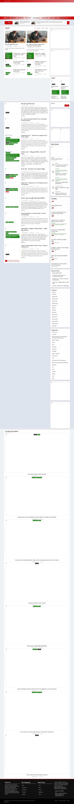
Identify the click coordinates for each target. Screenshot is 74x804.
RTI (52, 367)
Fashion (7, 41)
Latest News (15, 142)
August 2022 (54, 325)
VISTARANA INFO (9, 46)
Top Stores (30, 74)
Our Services (21, 17)
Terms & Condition (62, 800)
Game (11, 142)
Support (56, 800)
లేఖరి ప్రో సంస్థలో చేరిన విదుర (25, 21)
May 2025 (54, 307)
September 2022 (55, 323)
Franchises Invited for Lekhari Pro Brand (37, 603)
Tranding (17, 160)
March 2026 (54, 294)
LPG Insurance (8, 160)
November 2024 (55, 321)
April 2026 (54, 292)
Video (53, 378)
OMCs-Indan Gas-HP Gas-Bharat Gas (59, 360)
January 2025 (54, 316)
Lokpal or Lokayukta (10, 159)
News (56, 17)
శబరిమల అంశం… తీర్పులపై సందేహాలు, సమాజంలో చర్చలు (64, 97)
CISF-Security (54, 332)
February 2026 (54, 296)
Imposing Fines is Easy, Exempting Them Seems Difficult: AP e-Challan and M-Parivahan (37, 517)
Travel (12, 177)
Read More (23, 115)
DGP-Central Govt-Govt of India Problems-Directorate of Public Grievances (8, 55)
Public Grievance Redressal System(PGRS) (11, 237)
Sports (53, 369)
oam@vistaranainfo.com (62, 793)
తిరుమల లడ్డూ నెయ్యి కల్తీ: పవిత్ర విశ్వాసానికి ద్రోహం (33, 198)
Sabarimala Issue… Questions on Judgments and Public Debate (19, 55)
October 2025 (54, 301)
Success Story (44, 17)
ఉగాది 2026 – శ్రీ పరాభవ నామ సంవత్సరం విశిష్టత (33, 169)
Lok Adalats (14, 157)
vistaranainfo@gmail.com (59, 794)
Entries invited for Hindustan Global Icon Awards (37, 774)
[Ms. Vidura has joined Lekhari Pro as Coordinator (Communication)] (33, 23)
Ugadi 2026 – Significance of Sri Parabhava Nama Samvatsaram (40, 63)
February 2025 (54, 314)
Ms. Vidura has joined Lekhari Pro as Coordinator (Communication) (49, 21)
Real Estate (8, 176)
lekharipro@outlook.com (59, 795)
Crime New (8, 72)
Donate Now (28, 17)
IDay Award (54, 346)
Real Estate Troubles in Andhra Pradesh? (37, 474)
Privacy (68, 800)
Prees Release (36, 17)
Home (8, 17)
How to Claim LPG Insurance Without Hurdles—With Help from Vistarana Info (37, 731)
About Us (14, 17)
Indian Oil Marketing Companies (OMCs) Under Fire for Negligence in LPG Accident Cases (37, 689)
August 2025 (54, 305)
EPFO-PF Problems (55, 340)
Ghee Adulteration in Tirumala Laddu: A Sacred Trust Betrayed (41, 71)
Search (53, 103)
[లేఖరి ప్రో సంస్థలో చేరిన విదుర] (17, 23)
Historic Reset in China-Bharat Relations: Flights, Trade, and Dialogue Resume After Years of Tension (37, 560)
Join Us (51, 17)
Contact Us (62, 17)
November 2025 (55, 298)
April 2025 (54, 310)
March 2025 (54, 312)
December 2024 (55, 319)
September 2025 (55, 303)
